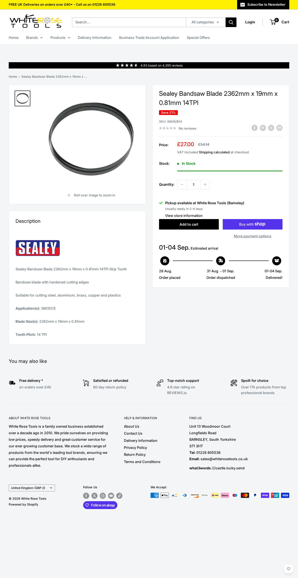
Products (57, 37)
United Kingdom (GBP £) (28, 488)
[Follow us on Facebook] (86, 496)
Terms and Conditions (142, 462)
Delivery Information (94, 37)
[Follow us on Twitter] (94, 496)
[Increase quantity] (205, 184)
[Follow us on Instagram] (103, 496)
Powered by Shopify (23, 504)
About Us (131, 426)
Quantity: (167, 184)
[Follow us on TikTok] (119, 496)
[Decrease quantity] (182, 184)
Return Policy (135, 454)
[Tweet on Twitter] (271, 128)
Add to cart (189, 224)
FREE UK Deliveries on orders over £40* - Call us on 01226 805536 (62, 4)
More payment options (252, 236)
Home (14, 37)
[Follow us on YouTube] (111, 496)
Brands (32, 37)
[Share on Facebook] (255, 128)
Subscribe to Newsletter (266, 4)
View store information (184, 215)
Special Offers (198, 37)
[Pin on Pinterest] (263, 128)
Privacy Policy (135, 447)
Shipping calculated (214, 152)
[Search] (231, 22)
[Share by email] (279, 128)
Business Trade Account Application (149, 37)
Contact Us (133, 433)
